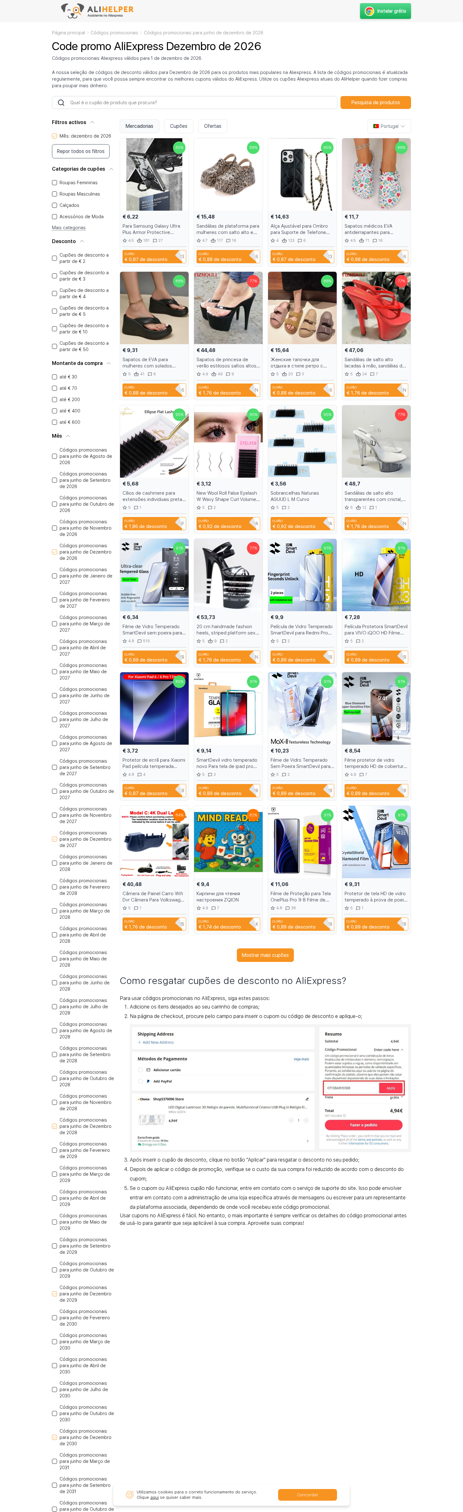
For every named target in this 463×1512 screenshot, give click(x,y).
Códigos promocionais (114, 32)
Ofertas (212, 126)
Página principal (68, 32)
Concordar (307, 1494)
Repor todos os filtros (81, 151)
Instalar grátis (391, 11)
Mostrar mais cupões (265, 955)
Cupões (178, 126)
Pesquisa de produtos (376, 102)
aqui (154, 1497)
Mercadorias (139, 126)
